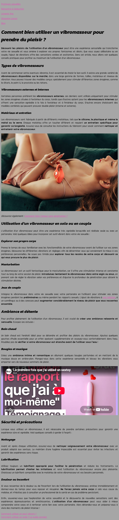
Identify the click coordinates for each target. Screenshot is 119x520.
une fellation (109, 297)
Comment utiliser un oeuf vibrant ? (19, 513)
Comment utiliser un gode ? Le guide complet (24, 517)
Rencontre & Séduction (12, 9)
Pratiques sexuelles (11, 4)
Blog (3, 23)
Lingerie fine (7, 13)
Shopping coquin (9, 18)
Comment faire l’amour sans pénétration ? (46, 216)
